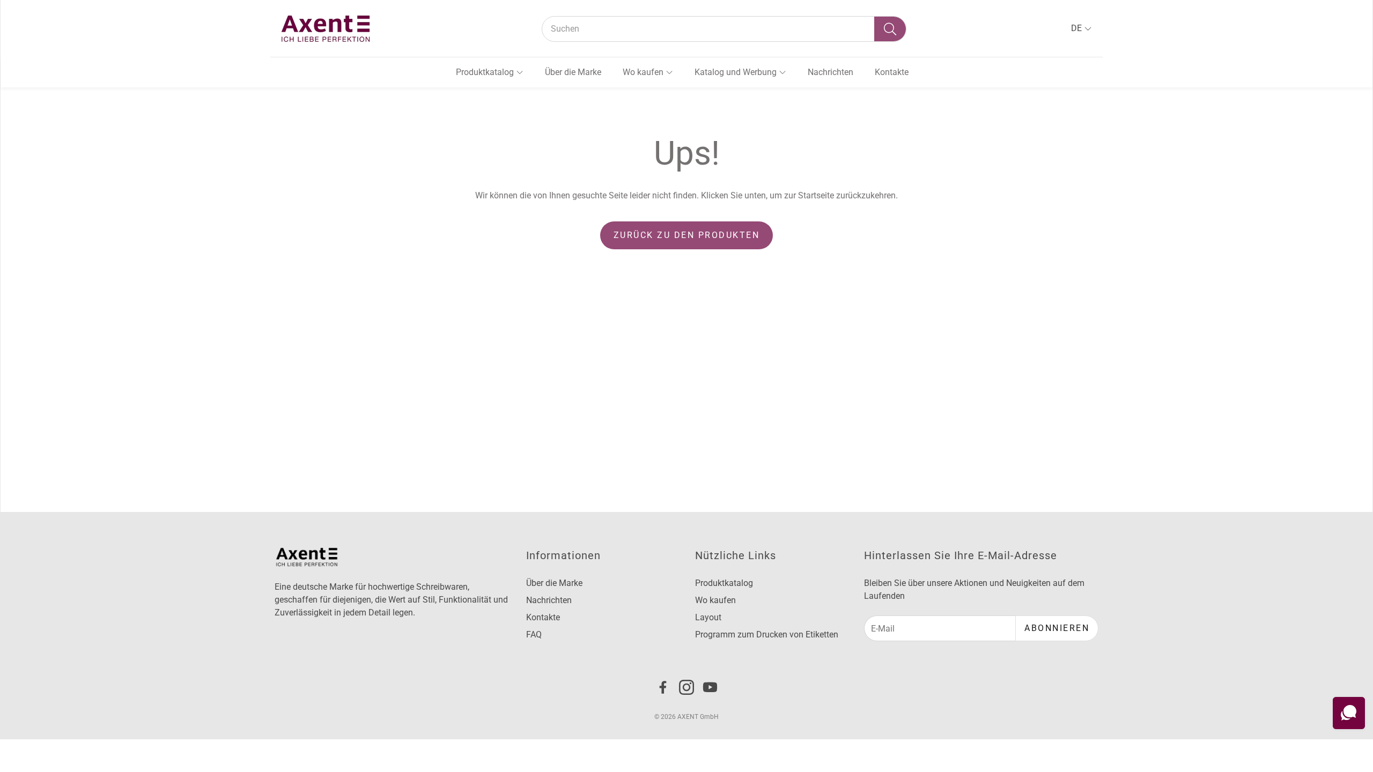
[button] (724, 29)
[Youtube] (710, 687)
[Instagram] (686, 687)
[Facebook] (662, 687)
